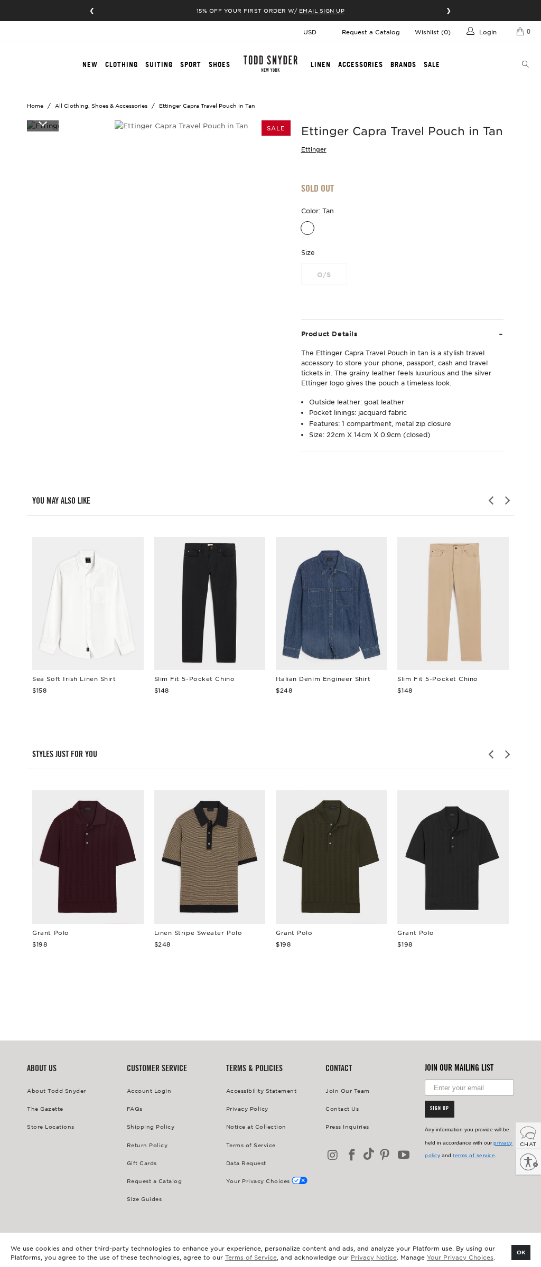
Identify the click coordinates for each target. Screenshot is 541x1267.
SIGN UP (439, 1109)
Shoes (219, 64)
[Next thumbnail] (43, 123)
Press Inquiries (347, 1126)
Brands (403, 64)
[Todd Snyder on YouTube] (404, 1155)
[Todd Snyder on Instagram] (333, 1155)
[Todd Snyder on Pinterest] (385, 1155)
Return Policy (147, 1144)
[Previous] (491, 500)
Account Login (149, 1090)
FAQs (135, 1108)
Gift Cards (142, 1162)
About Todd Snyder (56, 1090)
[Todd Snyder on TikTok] (368, 1155)
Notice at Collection (256, 1126)
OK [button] (521, 1252)
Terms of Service (251, 1257)
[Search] (525, 65)
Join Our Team (347, 1090)
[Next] (506, 500)
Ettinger (314, 149)
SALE (432, 64)
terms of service (474, 1155)
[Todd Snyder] (270, 63)
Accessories (360, 64)
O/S (324, 274)
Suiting (159, 64)
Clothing (121, 64)
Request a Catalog (371, 31)
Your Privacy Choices (460, 1257)
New (90, 64)
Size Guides (144, 1198)
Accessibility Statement (261, 1090)
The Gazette (45, 1108)
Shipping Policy (151, 1126)
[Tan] (307, 228)
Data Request (246, 1162)
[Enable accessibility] (528, 1162)
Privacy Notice (374, 1257)
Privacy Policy (247, 1108)
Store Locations (50, 1126)
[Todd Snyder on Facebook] (352, 1155)
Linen (321, 64)
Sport (190, 64)
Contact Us (342, 1108)
